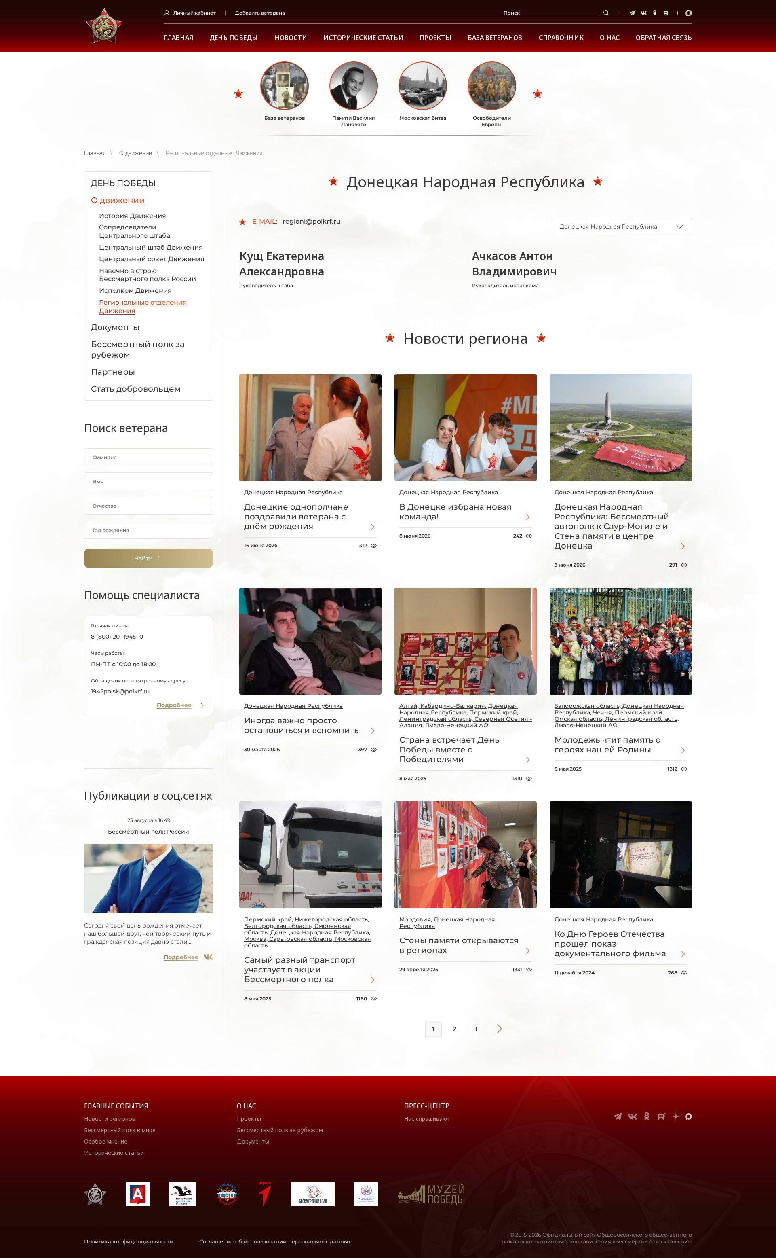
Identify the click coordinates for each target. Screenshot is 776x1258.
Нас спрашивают (427, 1118)
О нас (246, 1106)
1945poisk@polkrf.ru (120, 691)
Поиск (512, 13)
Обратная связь (664, 38)
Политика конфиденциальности (128, 1241)
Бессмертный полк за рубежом (280, 1130)
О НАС (610, 38)
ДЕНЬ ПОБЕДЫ (233, 38)
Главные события (116, 1106)
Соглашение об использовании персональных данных (275, 1241)
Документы (253, 1141)
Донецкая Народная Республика (293, 492)
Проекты (435, 38)
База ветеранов (495, 38)
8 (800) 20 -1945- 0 (117, 636)
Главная (178, 38)
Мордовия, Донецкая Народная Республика (447, 922)
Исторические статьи (363, 38)
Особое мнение (105, 1141)
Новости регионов (109, 1118)
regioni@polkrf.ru (312, 221)
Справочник (561, 38)
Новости (290, 38)
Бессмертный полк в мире (120, 1130)
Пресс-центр (426, 1106)
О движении (135, 153)
